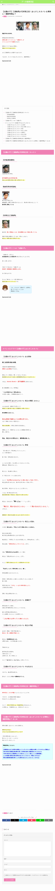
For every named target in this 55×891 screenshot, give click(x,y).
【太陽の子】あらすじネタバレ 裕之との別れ (17, 130)
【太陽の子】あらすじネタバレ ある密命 (16, 124)
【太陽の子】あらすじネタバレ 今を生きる (16, 136)
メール (6, 864)
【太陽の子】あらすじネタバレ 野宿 (15, 128)
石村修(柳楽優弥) (11, 114)
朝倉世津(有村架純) (11, 116)
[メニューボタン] (1, 1)
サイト (5, 869)
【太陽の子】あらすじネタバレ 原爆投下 (16, 132)
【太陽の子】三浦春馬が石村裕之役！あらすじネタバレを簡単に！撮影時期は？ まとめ (27, 140)
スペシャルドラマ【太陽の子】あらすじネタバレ (17, 123)
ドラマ (5, 16)
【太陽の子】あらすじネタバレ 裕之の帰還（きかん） (19, 126)
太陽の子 (11, 813)
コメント (6, 840)
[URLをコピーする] (49, 820)
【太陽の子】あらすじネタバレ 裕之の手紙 (16, 134)
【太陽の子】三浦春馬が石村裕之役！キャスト (17, 112)
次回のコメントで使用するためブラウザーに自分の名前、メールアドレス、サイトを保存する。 (27, 875)
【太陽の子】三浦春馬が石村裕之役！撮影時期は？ (18, 138)
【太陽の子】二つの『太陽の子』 (13, 120)
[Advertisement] (27, 72)
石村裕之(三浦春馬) (11, 118)
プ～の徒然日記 (27, 2)
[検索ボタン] (53, 1)
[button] (6, 820)
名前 (5, 858)
